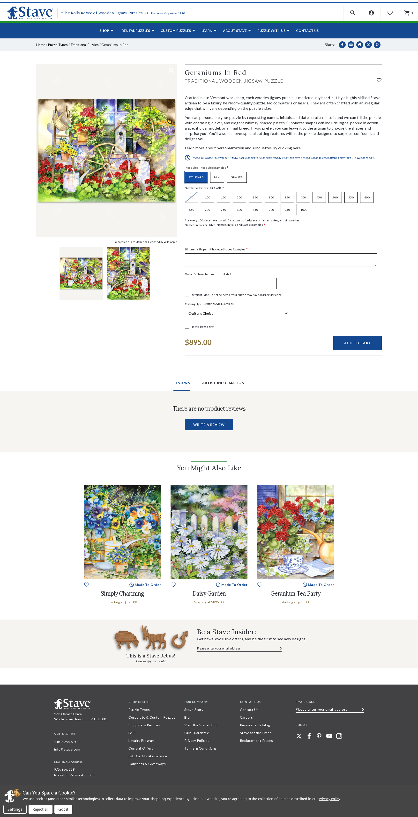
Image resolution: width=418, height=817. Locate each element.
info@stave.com (67, 749)
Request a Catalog (255, 725)
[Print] (359, 44)
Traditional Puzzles (84, 45)
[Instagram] (339, 736)
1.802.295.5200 (66, 742)
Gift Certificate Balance (147, 756)
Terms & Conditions (200, 748)
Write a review (209, 425)
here (297, 148)
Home (40, 45)
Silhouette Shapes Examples (227, 249)
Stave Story (193, 710)
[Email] (351, 44)
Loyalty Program (141, 740)
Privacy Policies (196, 740)
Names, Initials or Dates (242, 223)
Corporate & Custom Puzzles (151, 717)
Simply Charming (122, 593)
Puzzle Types (58, 45)
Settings (14, 809)
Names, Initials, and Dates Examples (240, 224)
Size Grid (216, 188)
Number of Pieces (204, 188)
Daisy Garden (209, 593)
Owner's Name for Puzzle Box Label (208, 274)
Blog (188, 717)
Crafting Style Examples (218, 304)
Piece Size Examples (213, 167)
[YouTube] (329, 736)
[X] (368, 44)
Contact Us (307, 31)
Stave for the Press (256, 733)
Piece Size (207, 168)
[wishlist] (379, 80)
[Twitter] (299, 736)
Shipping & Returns (144, 725)
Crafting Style (209, 304)
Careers (246, 717)
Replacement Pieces (256, 740)
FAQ (132, 733)
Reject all (40, 809)
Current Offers (140, 748)
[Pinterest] (377, 44)
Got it (63, 809)
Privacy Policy (329, 798)
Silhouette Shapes (216, 249)
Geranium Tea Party (295, 593)
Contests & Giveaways (147, 764)
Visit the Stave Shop (201, 725)
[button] (352, 13)
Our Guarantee (196, 733)
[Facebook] (342, 44)
